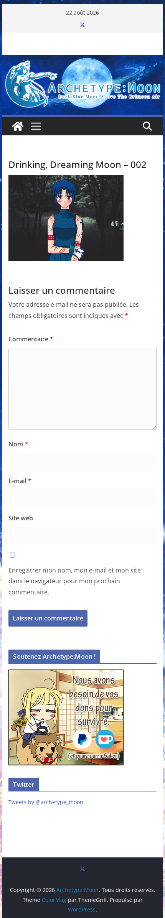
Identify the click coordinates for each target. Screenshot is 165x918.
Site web (20, 518)
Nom (18, 444)
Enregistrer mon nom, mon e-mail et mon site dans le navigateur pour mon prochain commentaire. (74, 581)
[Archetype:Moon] (82, 60)
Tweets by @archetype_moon (45, 802)
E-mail (19, 481)
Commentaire (30, 339)
